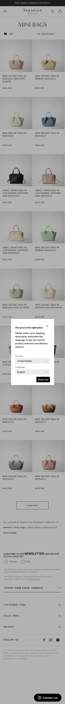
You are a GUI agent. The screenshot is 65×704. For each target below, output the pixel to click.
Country (19, 356)
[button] (47, 326)
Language (20, 367)
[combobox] (24, 361)
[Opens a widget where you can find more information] (48, 698)
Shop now (43, 379)
